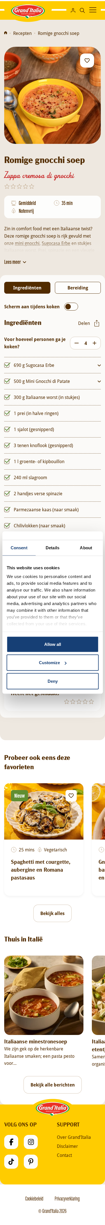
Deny (53, 681)
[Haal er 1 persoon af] (75, 343)
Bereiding (77, 288)
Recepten (22, 33)
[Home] (5, 33)
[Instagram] (31, 1142)
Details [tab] (52, 547)
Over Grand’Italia (74, 1137)
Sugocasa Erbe (56, 243)
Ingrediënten (27, 288)
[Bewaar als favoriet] (87, 60)
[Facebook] (11, 1142)
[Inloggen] (73, 10)
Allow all (52, 644)
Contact (64, 1155)
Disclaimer (67, 1146)
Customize (49, 662)
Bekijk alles (52, 913)
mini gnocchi (27, 243)
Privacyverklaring (67, 1198)
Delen (84, 323)
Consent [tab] (19, 547)
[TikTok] (11, 1162)
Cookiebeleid (34, 1198)
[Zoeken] (82, 10)
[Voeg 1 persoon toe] (96, 343)
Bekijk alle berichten (53, 1085)
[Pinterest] (31, 1162)
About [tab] (86, 547)
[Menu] (92, 10)
